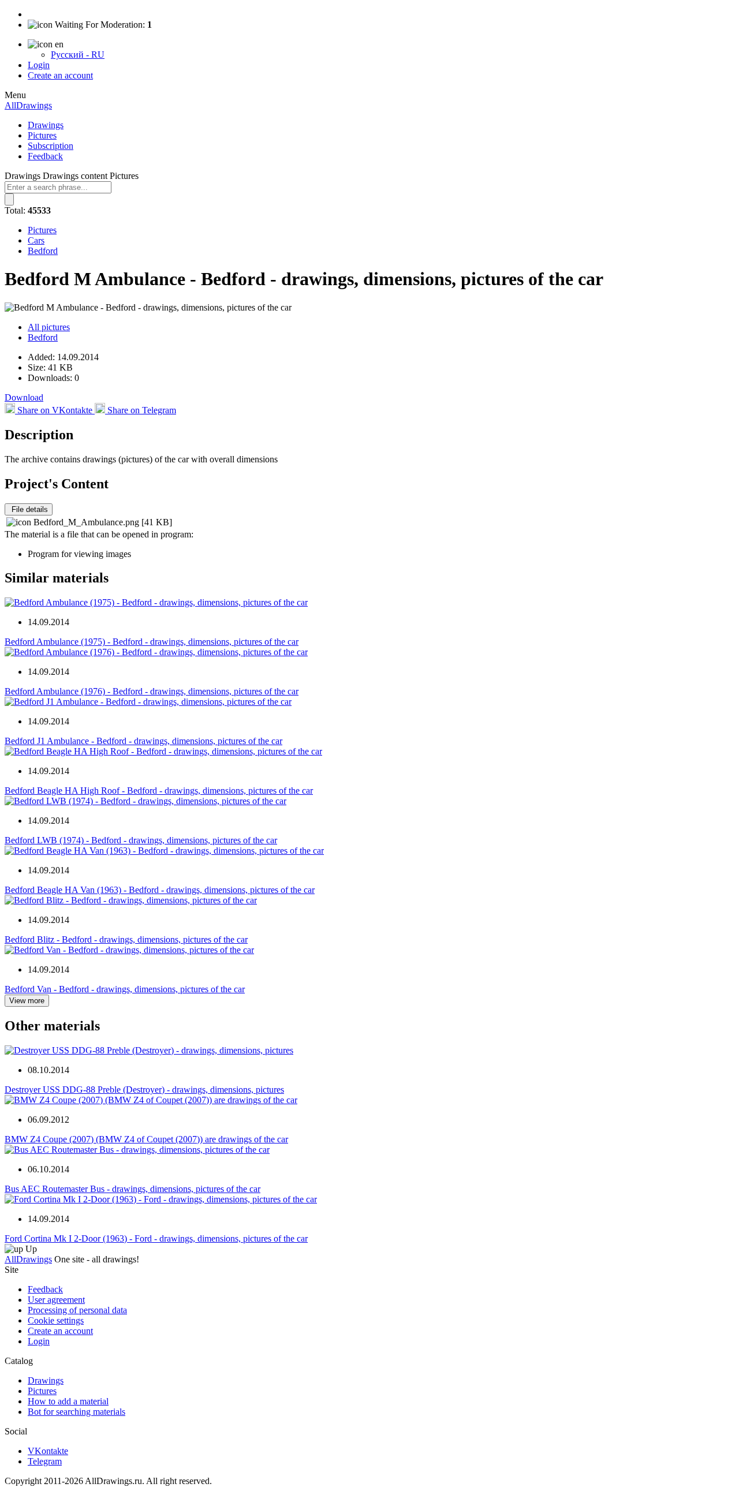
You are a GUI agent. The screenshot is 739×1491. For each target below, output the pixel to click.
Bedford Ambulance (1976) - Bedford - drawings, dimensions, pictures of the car (151, 691)
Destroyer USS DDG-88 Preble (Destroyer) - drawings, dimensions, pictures (144, 1089)
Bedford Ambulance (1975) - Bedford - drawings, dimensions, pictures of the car (151, 642)
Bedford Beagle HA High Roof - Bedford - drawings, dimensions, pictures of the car (159, 790)
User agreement (56, 1300)
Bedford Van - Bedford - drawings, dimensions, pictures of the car (125, 989)
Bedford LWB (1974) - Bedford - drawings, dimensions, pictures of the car (141, 840)
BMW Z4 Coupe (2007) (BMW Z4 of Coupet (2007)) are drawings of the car (146, 1139)
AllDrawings (28, 105)
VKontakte (48, 1451)
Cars (36, 240)
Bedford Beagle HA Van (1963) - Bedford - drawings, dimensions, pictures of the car (160, 890)
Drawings (46, 125)
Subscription (50, 146)
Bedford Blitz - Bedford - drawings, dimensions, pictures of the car (126, 939)
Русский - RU (77, 54)
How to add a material (68, 1401)
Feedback (45, 156)
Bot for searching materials (76, 1412)
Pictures (42, 135)
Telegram (45, 1461)
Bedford (43, 251)
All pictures (49, 327)
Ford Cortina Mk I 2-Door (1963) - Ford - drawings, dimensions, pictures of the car (156, 1238)
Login (39, 65)
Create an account (60, 75)
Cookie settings (56, 1320)
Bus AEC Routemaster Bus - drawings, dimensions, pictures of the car (132, 1189)
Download (24, 397)
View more (26, 1000)
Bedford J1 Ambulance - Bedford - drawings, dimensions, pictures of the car (143, 741)
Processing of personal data (77, 1310)
